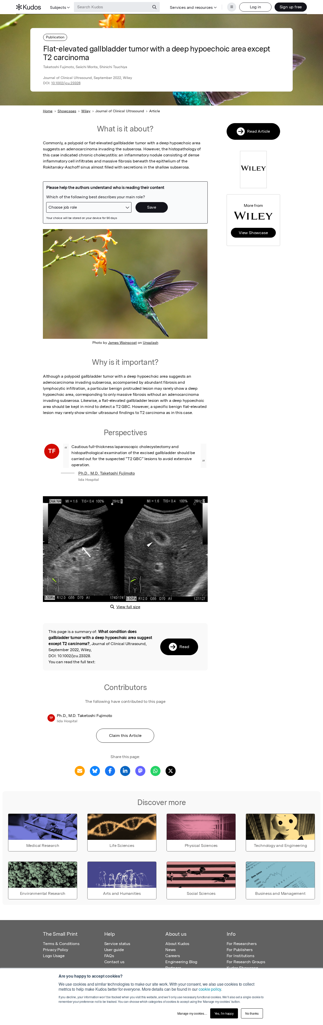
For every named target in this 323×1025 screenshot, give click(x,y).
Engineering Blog (181, 961)
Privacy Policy (55, 949)
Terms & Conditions (61, 943)
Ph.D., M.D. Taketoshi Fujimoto (106, 473)
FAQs (109, 955)
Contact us (114, 961)
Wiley (85, 111)
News (170, 949)
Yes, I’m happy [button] (224, 1013)
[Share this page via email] (79, 770)
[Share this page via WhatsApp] (155, 770)
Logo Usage (54, 955)
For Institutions (240, 955)
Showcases (67, 111)
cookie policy (210, 989)
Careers (172, 955)
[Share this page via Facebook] (110, 770)
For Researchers (242, 943)
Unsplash (150, 343)
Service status (117, 943)
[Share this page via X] (170, 770)
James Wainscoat (122, 343)
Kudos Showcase (242, 967)
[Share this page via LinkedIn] (125, 770)
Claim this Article (125, 735)
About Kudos (177, 943)
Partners (173, 967)
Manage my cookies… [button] (192, 1013)
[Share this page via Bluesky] (95, 770)
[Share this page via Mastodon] (140, 770)
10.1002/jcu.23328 (65, 83)
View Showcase (253, 232)
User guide (114, 949)
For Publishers (240, 949)
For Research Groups (246, 961)
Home (47, 111)
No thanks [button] (252, 1013)
